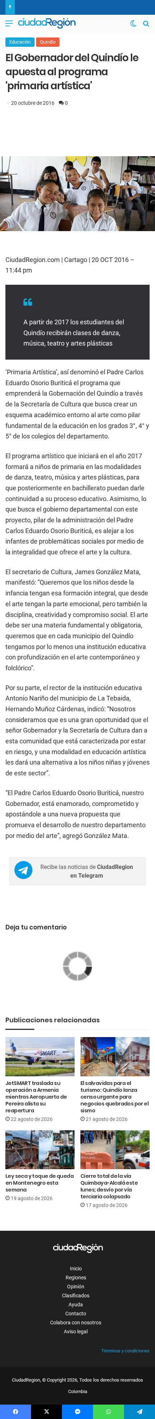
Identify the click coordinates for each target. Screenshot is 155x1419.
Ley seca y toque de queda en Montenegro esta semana (39, 1182)
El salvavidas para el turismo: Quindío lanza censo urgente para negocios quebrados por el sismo (114, 1097)
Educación (20, 42)
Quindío (48, 42)
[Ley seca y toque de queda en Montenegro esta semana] (40, 1149)
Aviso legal (76, 1331)
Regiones (76, 1277)
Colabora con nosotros (75, 1322)
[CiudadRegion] (47, 23)
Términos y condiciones (125, 1350)
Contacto (75, 1313)
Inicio (76, 1268)
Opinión (75, 1286)
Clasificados (75, 1295)
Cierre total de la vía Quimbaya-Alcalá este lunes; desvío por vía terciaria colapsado (109, 1186)
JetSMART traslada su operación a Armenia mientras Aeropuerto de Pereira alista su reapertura (36, 1097)
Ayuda (75, 1304)
